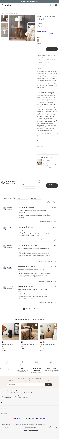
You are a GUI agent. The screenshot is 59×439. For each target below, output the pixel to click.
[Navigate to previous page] (21, 309)
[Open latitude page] (51, 33)
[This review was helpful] (51, 221)
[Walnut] (41, 342)
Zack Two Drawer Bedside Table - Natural (48, 345)
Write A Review (51, 185)
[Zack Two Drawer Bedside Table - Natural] (48, 331)
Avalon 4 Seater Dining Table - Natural (46, 162)
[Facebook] (53, 427)
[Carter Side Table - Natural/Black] (29, 331)
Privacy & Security (33, 430)
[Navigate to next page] (38, 309)
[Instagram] (50, 427)
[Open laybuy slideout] (44, 31)
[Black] (3, 342)
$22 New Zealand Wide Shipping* (29, 1)
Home (3, 13)
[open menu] (2, 5)
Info (49, 62)
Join (48, 384)
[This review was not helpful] (54, 221)
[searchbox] (8, 198)
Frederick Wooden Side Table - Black (9, 345)
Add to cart (51, 49)
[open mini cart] (56, 5)
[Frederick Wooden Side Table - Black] (10, 331)
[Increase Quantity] (43, 49)
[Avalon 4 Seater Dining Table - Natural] (39, 162)
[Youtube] (56, 427)
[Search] (3, 8)
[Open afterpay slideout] (39, 31)
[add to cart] (55, 164)
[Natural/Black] (22, 342)
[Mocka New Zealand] (8, 5)
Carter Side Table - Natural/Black (29, 344)
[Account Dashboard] (53, 5)
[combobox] (22, 198)
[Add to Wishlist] (17, 324)
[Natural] (44, 342)
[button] (32, 26)
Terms (25, 430)
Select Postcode (51, 59)
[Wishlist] (50, 5)
